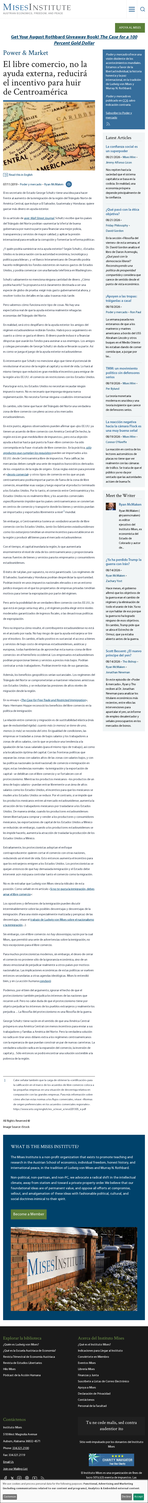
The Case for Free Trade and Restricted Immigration (53, 700)
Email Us (8, 1462)
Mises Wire (129, 157)
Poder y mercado (31, 184)
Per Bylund (112, 388)
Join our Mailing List (15, 1469)
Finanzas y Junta (88, 1375)
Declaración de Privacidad (94, 1393)
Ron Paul (135, 312)
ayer (27, 218)
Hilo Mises (9, 1369)
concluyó (45, 981)
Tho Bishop (129, 661)
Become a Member (28, 1214)
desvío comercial (17, 474)
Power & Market (25, 53)
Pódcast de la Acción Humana (22, 1375)
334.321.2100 (20, 1448)
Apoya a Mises (87, 1387)
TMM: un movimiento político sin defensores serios (123, 373)
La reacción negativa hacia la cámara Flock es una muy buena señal (123, 427)
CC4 (125, 100)
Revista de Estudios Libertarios (22, 1363)
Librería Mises (86, 1369)
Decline (126, 1496)
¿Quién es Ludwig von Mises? (21, 1344)
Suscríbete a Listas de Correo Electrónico (103, 1381)
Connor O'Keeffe (116, 442)
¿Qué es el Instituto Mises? (94, 1344)
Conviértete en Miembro (93, 1357)
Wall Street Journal (42, 218)
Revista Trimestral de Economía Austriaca (29, 1357)
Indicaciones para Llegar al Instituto (100, 1350)
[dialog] (74, 1491)
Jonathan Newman (118, 672)
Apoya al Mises (130, 27)
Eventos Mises (87, 1363)
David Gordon (115, 231)
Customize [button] (10, 1496)
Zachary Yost (114, 581)
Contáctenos (86, 1399)
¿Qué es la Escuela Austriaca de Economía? (29, 1350)
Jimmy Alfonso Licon (119, 162)
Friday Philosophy (117, 225)
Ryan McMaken (53, 184)
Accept (138, 1496)
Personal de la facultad (92, 1406)
